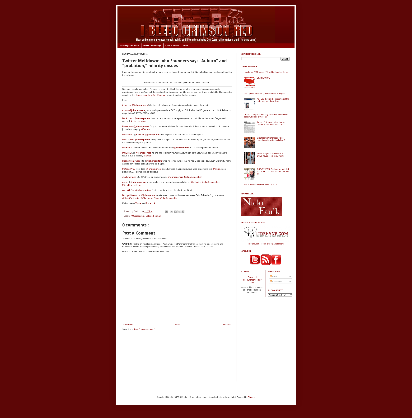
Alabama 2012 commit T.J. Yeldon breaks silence (266, 72)
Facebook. (151, 203)
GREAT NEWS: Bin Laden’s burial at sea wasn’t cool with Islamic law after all (273, 171)
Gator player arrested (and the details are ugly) (264, 93)
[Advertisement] (177, 358)
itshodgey (126, 105)
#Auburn (216, 169)
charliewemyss (129, 177)
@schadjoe (196, 182)
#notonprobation (138, 121)
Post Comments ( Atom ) (144, 329)
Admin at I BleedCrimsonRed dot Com (252, 280)
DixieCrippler (128, 139)
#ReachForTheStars (131, 185)
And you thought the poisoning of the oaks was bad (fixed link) (273, 100)
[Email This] (171, 211)
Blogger (251, 397)
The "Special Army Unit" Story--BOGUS (261, 185)
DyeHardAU (127, 134)
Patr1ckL (140, 134)
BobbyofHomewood (131, 161)
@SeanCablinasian (131, 198)
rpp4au (125, 110)
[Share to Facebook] (182, 211)
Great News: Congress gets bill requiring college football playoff (271, 139)
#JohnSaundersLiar (193, 177)
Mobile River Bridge (152, 46)
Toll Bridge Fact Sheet (129, 46)
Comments (277, 281)
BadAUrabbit (128, 118)
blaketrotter (127, 126)
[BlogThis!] (175, 211)
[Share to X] (179, 211)
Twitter (138, 203)
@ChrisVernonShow (150, 198)
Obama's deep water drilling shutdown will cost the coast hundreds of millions (266, 115)
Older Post (226, 325)
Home (185, 46)
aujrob (125, 182)
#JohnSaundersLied (169, 198)
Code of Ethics (172, 46)
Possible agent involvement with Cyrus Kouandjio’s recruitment (271, 154)
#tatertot (147, 156)
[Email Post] (166, 211)
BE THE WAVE (263, 78)
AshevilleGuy (128, 190)
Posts (274, 276)
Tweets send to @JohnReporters (151, 95)
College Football (153, 216)
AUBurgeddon (137, 216)
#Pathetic (145, 129)
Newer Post (128, 325)
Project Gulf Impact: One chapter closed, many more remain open (271, 123)
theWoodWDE (128, 169)
